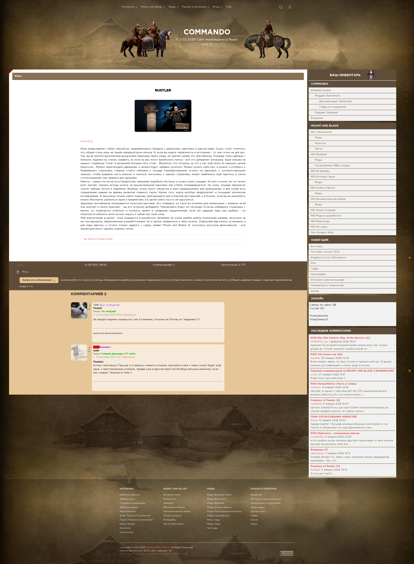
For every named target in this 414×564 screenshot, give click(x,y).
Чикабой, (316, 404)
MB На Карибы (320, 171)
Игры (216, 7)
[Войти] (289, 7)
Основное (127, 7)
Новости (320, 143)
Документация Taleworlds (335, 101)
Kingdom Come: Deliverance (328, 258)
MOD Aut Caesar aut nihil (326, 354)
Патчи (318, 149)
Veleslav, (315, 387)
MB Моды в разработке (326, 216)
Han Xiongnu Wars (322, 232)
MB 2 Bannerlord (321, 132)
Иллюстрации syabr (100, 239)
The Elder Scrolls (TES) (325, 252)
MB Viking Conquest (323, 210)
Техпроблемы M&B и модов (332, 166)
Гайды (314, 269)
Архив (315, 291)
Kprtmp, (315, 358)
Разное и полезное (194, 7)
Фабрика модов (321, 90)
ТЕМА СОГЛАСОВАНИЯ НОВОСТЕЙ (333, 417)
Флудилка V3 (318, 450)
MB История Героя (323, 177)
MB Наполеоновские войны (328, 199)
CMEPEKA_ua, (319, 342)
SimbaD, (315, 470)
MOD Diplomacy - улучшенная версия (334, 433)
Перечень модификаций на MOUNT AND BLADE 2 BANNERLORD (352, 371)
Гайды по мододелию (332, 107)
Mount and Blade (151, 7)
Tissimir (97, 308)
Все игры (316, 246)
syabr (20, 265)
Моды (172, 7)
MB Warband (319, 154)
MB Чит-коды (319, 227)
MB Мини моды (320, 221)
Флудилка (317, 118)
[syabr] (79, 346)
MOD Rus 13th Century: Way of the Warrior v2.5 (340, 338)
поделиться (129, 315)
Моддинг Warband (326, 113)
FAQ (228, 7)
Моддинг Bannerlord (327, 96)
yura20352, (317, 437)
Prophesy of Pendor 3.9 (325, 400)
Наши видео (318, 274)
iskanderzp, (317, 453)
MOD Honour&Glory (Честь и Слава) (333, 384)
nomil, (314, 375)
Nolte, (314, 420)
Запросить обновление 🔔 (39, 280)
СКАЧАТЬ (87, 141)
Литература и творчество (327, 285)
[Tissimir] (79, 304)
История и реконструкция (327, 280)
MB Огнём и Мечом (323, 188)
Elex (313, 263)
